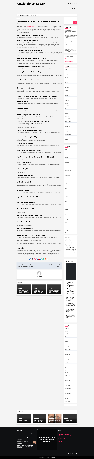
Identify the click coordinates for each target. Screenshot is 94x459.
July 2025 (66, 103)
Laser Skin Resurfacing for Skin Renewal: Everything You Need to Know (70, 41)
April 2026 (66, 79)
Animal (66, 149)
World (22, 8)
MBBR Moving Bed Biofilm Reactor (64, 437)
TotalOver (60, 441)
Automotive (67, 152)
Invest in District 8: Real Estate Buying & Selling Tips (38, 21)
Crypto (66, 165)
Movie (66, 198)
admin (40, 276)
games (66, 185)
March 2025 (67, 113)
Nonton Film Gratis (61, 438)
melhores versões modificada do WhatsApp (66, 435)
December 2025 (68, 90)
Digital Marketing (68, 170)
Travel (25, 8)
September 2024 (68, 129)
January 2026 (67, 87)
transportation (38, 8)
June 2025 (67, 105)
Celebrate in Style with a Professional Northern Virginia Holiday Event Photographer (70, 287)
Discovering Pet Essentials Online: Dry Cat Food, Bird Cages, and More (54, 291)
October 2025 (67, 95)
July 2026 (66, 72)
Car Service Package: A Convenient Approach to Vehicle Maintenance (23, 291)
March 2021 (67, 396)
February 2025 (67, 116)
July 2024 (66, 131)
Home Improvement (68, 191)
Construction (67, 162)
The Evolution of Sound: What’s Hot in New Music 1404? (70, 316)
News (66, 201)
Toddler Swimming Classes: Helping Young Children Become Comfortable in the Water (70, 45)
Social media (67, 211)
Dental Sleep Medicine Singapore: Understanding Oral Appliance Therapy (71, 36)
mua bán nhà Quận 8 (31, 26)
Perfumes (66, 204)
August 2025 (67, 100)
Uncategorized (67, 230)
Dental (66, 167)
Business (18, 18)
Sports (66, 214)
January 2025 (67, 118)
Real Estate (48, 8)
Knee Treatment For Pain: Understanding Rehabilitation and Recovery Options (70, 50)
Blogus (48, 457)
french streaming (61, 432)
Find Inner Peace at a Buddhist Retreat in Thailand (70, 310)
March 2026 (67, 82)
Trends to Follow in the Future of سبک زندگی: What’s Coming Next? (70, 298)
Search (66, 18)
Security (66, 209)
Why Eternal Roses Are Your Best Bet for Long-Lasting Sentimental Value (70, 304)
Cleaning (66, 157)
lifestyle (18, 8)
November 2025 (68, 92)
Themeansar (53, 457)
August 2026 (67, 69)
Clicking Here (67, 58)
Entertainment (67, 175)
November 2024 (68, 383)
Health (66, 188)
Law (65, 193)
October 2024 (67, 126)
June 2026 (67, 74)
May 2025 (66, 108)
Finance (66, 180)
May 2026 (66, 77)
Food (29, 8)
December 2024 (68, 121)
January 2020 (67, 142)
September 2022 (68, 134)
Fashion (32, 8)
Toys (66, 222)
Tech (43, 8)
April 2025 (66, 370)
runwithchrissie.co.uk (30, 3)
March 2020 (67, 139)
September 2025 (68, 98)
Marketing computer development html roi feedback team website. (70, 60)
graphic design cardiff (62, 439)
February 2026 (67, 85)
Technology (67, 219)
